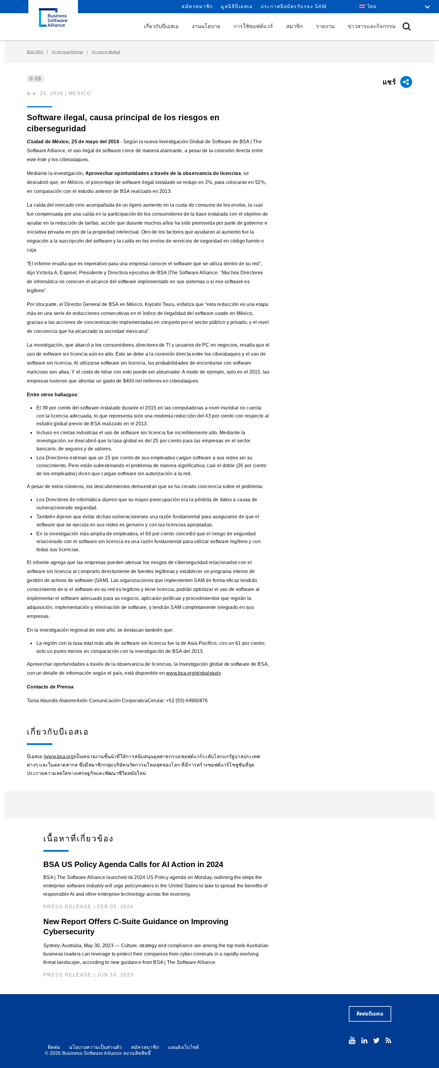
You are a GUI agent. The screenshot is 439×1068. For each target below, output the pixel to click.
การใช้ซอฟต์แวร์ (253, 26)
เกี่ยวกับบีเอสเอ (161, 26)
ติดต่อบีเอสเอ (370, 1013)
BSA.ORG (35, 52)
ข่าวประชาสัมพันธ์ (106, 52)
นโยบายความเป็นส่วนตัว (95, 1047)
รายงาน (325, 26)
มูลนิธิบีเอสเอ (237, 6)
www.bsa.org (59, 756)
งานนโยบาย (206, 26)
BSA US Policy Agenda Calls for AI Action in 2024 (133, 864)
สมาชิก (294, 26)
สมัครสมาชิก (197, 6)
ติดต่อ (54, 1047)
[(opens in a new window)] (352, 1040)
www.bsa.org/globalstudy (193, 673)
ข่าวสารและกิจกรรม (372, 26)
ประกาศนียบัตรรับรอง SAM (293, 6)
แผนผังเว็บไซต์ (183, 1047)
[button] (407, 26)
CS (37, 78)
